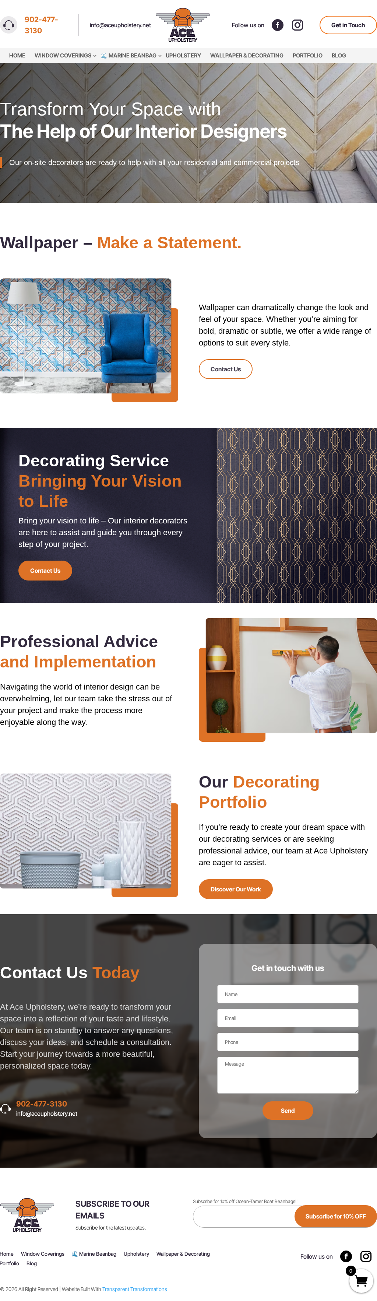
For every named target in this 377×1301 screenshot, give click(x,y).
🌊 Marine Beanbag (128, 55)
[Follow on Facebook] (277, 25)
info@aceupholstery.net (120, 25)
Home (17, 55)
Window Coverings (63, 55)
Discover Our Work (236, 889)
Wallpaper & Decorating (246, 55)
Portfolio (308, 55)
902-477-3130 (41, 25)
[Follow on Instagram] (297, 25)
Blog (339, 55)
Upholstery (183, 55)
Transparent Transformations (134, 1289)
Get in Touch (348, 25)
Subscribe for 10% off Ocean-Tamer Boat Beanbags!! (245, 1201)
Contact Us (226, 369)
